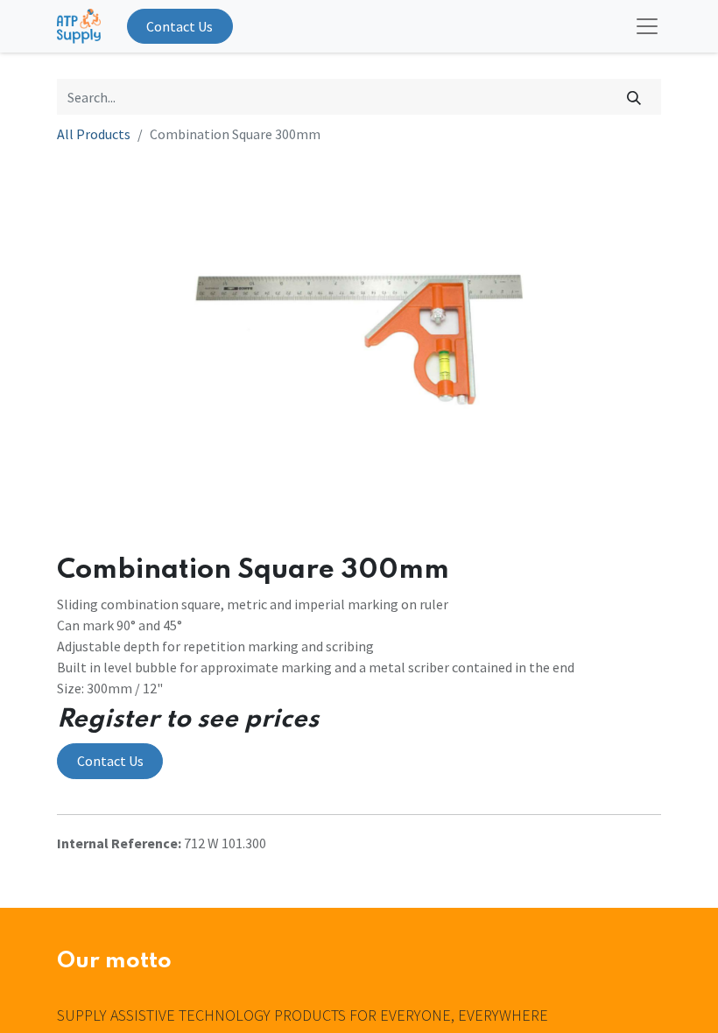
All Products (93, 134)
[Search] (634, 96)
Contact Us (179, 26)
